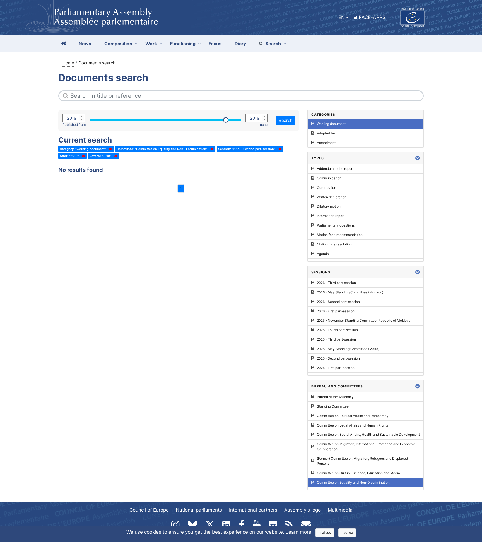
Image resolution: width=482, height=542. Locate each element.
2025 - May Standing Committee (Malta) (348, 349)
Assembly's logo (302, 510)
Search (273, 43)
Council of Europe (149, 510)
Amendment (326, 143)
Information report (330, 216)
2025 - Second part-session (338, 358)
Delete (109, 149)
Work (151, 43)
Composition (118, 43)
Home (68, 63)
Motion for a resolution (334, 244)
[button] (417, 158)
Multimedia (340, 510)
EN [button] (341, 17)
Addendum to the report (335, 169)
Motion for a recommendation (340, 235)
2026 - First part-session (336, 311)
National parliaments (199, 510)
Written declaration (331, 197)
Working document (331, 124)
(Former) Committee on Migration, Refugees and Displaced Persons (362, 461)
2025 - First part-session (336, 368)
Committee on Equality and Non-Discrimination (353, 482)
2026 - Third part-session (336, 283)
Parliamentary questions (336, 225)
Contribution (326, 188)
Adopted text (327, 133)
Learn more (298, 532)
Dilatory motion (329, 206)
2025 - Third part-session (336, 339)
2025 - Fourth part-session (337, 330)
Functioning (183, 43)
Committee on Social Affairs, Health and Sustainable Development (368, 434)
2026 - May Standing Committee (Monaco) (350, 292)
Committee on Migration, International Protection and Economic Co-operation (366, 446)
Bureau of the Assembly (335, 397)
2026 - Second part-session (338, 302)
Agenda (323, 254)
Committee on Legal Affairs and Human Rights (352, 425)
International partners (253, 510)
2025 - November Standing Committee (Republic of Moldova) (364, 320)
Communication (329, 178)
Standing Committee (333, 406)
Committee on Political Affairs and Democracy (353, 416)
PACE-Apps (372, 17)
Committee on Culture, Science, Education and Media (358, 473)
